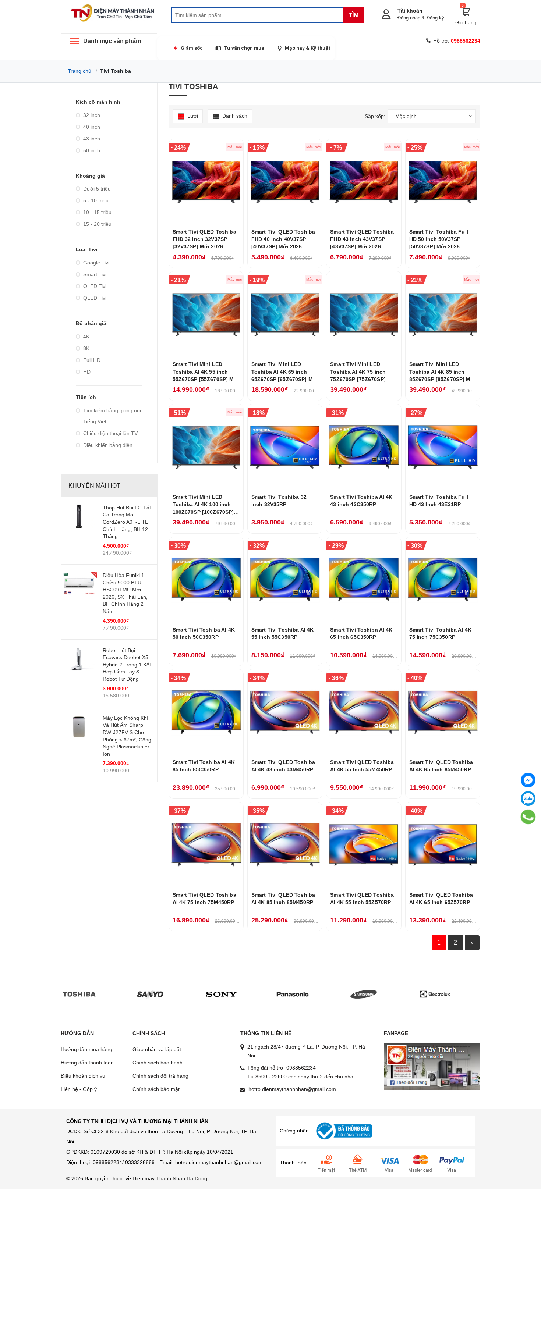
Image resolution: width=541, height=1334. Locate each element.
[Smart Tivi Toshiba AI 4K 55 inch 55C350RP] (285, 579)
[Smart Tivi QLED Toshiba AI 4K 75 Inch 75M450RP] (206, 844)
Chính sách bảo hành (157, 1063)
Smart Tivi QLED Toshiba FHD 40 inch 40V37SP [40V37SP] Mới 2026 (283, 239)
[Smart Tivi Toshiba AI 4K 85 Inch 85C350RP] (206, 712)
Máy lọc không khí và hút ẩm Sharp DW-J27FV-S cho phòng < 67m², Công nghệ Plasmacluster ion (127, 736)
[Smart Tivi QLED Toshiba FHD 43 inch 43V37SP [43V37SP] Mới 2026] (364, 181)
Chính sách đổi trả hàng (160, 1076)
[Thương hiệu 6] (435, 994)
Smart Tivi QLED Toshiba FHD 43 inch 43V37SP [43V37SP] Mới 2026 (362, 239)
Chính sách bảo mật (156, 1089)
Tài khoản (409, 11)
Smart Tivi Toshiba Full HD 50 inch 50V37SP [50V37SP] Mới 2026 (438, 239)
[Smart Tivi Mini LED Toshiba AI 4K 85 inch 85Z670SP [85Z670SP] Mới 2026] (443, 314)
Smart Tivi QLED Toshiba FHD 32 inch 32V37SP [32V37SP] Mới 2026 (204, 239)
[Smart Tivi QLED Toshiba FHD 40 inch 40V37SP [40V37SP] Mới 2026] (285, 181)
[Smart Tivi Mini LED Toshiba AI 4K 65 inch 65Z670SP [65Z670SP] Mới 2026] (285, 314)
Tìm (353, 15)
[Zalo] (528, 798)
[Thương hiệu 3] (221, 994)
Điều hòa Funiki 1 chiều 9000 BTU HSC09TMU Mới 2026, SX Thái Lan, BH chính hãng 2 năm (125, 593)
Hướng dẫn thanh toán (87, 1063)
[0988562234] (528, 817)
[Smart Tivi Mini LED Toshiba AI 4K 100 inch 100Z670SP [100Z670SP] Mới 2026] (206, 446)
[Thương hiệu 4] (292, 994)
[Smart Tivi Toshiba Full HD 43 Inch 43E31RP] (443, 446)
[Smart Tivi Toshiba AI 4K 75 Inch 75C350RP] (443, 579)
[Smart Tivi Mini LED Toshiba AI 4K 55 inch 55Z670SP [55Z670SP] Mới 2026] (206, 314)
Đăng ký (435, 18)
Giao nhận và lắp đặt (156, 1049)
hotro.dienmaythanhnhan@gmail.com (292, 1089)
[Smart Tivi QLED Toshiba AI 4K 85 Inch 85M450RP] (285, 844)
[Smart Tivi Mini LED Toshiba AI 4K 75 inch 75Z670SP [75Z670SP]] (364, 314)
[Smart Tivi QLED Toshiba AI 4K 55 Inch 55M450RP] (364, 712)
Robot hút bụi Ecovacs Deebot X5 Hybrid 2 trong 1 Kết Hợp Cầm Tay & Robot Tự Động (127, 664)
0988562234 (301, 1068)
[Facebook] (528, 780)
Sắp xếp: (375, 116)
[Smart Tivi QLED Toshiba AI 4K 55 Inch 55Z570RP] (364, 844)
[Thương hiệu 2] (150, 994)
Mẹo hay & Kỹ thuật (307, 48)
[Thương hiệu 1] (79, 994)
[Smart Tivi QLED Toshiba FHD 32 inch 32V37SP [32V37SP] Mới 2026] (206, 181)
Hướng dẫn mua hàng (86, 1049)
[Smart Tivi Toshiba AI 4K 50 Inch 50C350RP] (206, 579)
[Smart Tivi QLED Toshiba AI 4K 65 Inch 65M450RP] (443, 712)
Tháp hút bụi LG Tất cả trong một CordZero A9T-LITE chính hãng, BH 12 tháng (127, 522)
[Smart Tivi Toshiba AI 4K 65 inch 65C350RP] (364, 579)
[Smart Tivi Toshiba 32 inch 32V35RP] (285, 446)
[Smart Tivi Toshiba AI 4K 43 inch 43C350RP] (364, 446)
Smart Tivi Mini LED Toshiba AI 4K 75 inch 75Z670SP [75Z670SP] (358, 371)
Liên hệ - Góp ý (79, 1089)
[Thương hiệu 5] (363, 994)
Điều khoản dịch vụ (83, 1076)
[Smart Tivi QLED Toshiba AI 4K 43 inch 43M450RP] (285, 712)
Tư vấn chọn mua (243, 48)
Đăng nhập (408, 18)
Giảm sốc (192, 48)
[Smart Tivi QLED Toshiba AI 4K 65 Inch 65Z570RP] (443, 844)
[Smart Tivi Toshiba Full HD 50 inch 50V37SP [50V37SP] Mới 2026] (443, 181)
